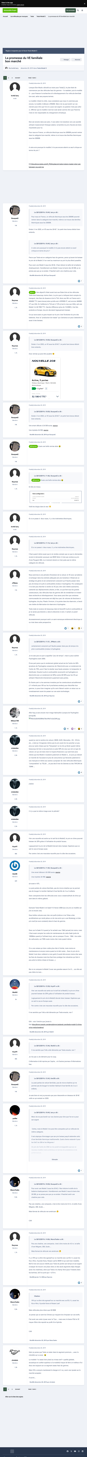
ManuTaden (14, 1190)
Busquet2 (14, 218)
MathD (14, 992)
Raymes (15, 300)
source (55, 426)
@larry (32, 292)
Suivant (17, 78)
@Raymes (33, 446)
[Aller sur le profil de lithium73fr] (15, 713)
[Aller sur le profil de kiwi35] (15, 866)
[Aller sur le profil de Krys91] (15, 838)
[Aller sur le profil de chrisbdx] (15, 1352)
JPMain (15, 583)
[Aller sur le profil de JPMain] (15, 575)
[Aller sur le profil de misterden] (15, 740)
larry (52, 212)
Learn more (4, 4)
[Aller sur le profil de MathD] (15, 984)
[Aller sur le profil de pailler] (15, 1110)
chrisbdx (15, 1360)
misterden (15, 748)
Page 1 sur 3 (32, 78)
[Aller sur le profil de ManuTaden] (15, 1182)
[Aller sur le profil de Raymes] (15, 292)
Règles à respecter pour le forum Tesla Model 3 (21, 51)
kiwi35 (15, 874)
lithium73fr (15, 721)
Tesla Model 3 (42, 68)
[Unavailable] (56, 491)
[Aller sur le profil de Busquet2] (15, 210)
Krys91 (14, 846)
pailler (15, 1118)
